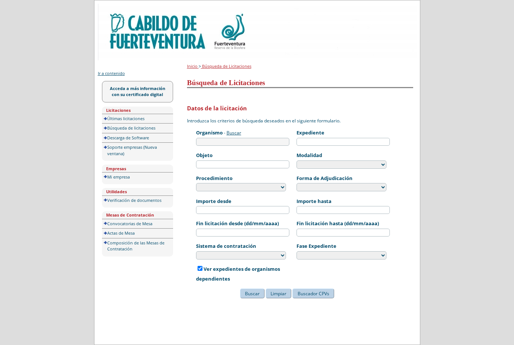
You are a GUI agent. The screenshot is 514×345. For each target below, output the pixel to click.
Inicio (193, 66)
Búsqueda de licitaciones (131, 128)
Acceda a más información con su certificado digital (137, 91)
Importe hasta (314, 201)
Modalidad (309, 155)
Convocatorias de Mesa (129, 223)
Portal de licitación (121, 8)
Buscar (234, 133)
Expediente (310, 132)
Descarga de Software (128, 137)
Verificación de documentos (134, 200)
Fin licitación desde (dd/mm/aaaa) (237, 223)
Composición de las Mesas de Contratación (135, 246)
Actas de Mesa (121, 233)
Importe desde (213, 201)
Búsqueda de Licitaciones (226, 66)
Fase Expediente (316, 246)
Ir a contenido (111, 73)
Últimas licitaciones (125, 118)
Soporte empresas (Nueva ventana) (132, 150)
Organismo (209, 132)
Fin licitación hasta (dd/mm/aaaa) (338, 223)
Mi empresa (118, 177)
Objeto (204, 155)
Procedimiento (214, 178)
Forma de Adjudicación (325, 178)
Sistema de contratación (226, 246)
